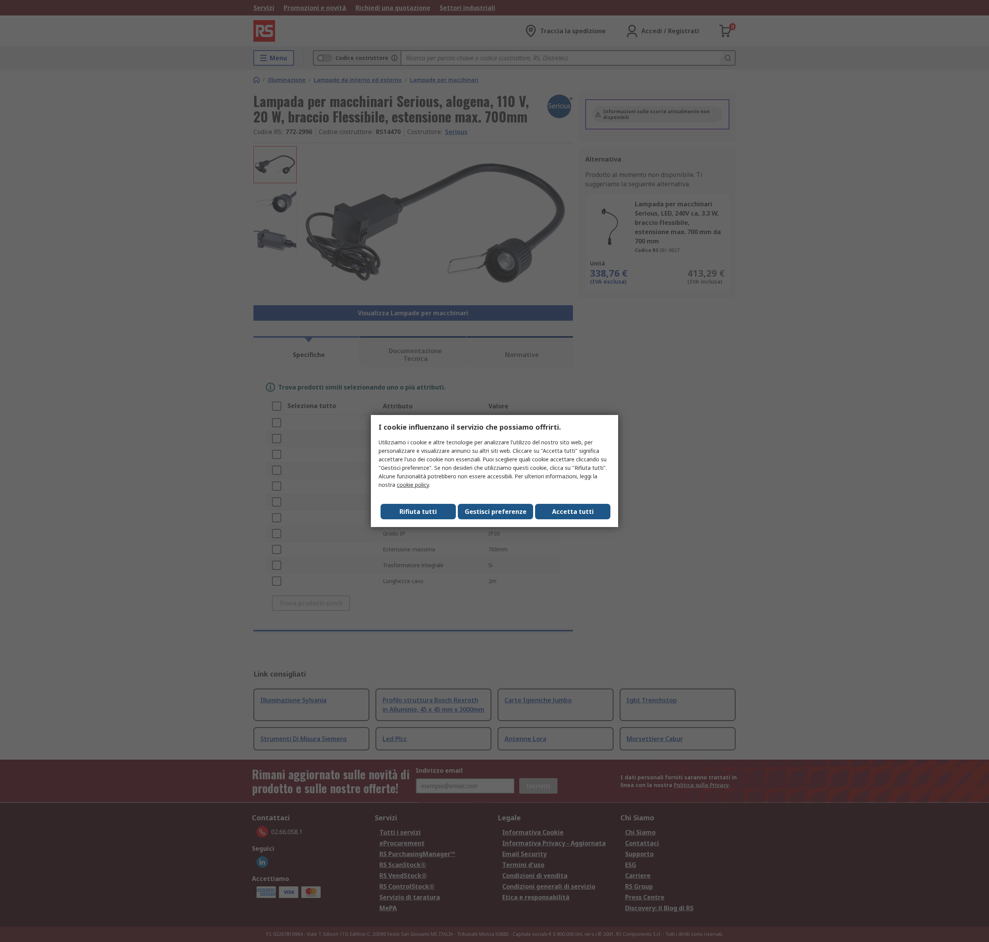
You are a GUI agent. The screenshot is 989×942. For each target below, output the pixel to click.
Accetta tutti (573, 511)
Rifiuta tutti (418, 511)
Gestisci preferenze (496, 511)
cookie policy (413, 484)
